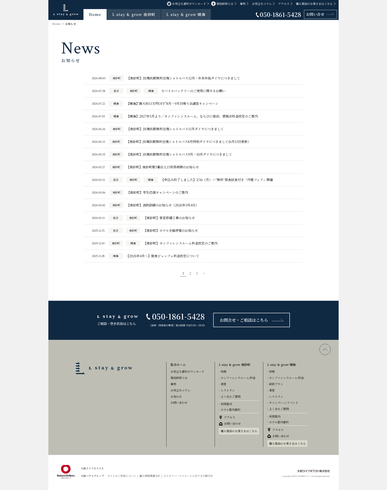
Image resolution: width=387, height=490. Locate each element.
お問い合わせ (179, 403)
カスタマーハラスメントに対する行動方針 (188, 476)
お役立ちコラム (262, 4)
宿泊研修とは (224, 4)
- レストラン (227, 390)
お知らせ (176, 396)
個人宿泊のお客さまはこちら (314, 4)
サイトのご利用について (121, 476)
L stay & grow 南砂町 (134, 14)
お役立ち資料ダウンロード (189, 4)
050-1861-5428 (280, 14)
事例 (243, 4)
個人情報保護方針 (149, 476)
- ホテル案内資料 (229, 410)
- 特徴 (222, 371)
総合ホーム (178, 364)
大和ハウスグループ (92, 476)
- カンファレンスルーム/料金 (237, 378)
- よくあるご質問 (229, 396)
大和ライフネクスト (92, 468)
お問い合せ (315, 14)
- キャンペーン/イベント (282, 403)
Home (95, 14)
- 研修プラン (275, 384)
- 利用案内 (225, 404)
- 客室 (222, 384)
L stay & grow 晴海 (186, 14)
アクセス (283, 4)
